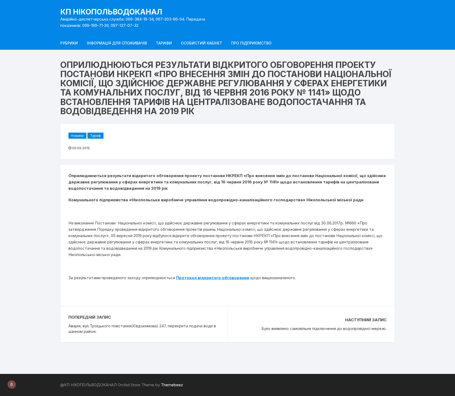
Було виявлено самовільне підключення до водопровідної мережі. (324, 328)
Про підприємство (251, 43)
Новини (77, 135)
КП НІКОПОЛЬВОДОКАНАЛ (111, 11)
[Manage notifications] (11, 384)
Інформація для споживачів (117, 43)
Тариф (95, 135)
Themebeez (172, 384)
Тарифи (164, 43)
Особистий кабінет (201, 43)
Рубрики (69, 43)
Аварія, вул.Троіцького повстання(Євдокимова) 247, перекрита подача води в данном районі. (142, 328)
